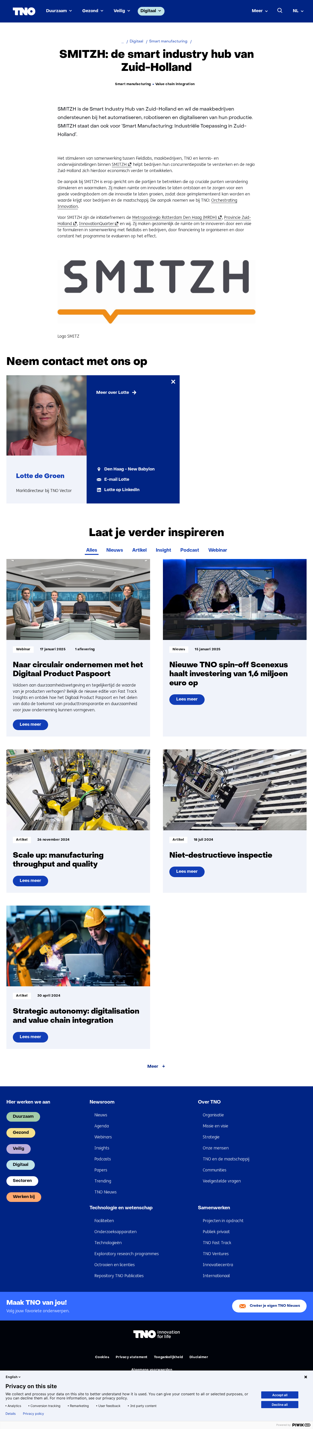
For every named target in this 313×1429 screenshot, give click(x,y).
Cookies (102, 1357)
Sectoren (22, 1181)
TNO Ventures (216, 1253)
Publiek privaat (216, 1231)
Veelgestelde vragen (222, 1181)
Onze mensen (216, 1148)
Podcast (189, 550)
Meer (257, 11)
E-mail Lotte (116, 480)
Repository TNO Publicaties (119, 1275)
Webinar (217, 550)
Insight (163, 550)
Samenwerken (214, 1208)
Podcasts (102, 1159)
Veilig (119, 11)
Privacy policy (33, 1413)
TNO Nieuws (105, 1192)
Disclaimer (198, 1357)
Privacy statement (132, 1357)
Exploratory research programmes (126, 1253)
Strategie (211, 1137)
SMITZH (121, 164)
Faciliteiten (104, 1220)
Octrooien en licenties (114, 1264)
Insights (101, 1148)
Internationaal (216, 1275)
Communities (214, 1170)
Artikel (139, 550)
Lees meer (32, 726)
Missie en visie (215, 1126)
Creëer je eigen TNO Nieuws (275, 1306)
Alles (91, 550)
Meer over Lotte (112, 393)
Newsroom (102, 1102)
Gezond (90, 11)
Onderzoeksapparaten (115, 1231)
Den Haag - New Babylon (129, 469)
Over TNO (209, 1102)
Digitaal (148, 11)
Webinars (103, 1137)
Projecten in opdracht (223, 1220)
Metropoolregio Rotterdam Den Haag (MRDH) (176, 217)
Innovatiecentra (218, 1264)
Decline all (280, 1405)
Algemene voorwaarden (151, 1369)
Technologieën (108, 1242)
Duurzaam (56, 11)
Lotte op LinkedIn (122, 490)
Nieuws (114, 550)
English (12, 1377)
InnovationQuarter (98, 223)
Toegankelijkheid (168, 1357)
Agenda (101, 1126)
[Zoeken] (280, 10)
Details (10, 1413)
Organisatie (213, 1115)
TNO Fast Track (217, 1242)
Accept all (280, 1395)
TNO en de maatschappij (226, 1159)
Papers (100, 1170)
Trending (102, 1181)
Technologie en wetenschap (121, 1208)
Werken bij (24, 1197)
